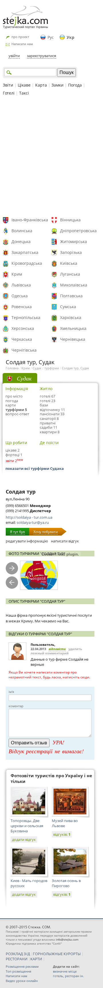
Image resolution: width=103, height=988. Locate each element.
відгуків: (61, 834)
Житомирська (73, 241)
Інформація (16, 388)
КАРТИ (36, 958)
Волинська (21, 230)
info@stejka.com (67, 939)
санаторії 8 (49, 418)
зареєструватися (41, 55)
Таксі (24, 93)
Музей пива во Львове (65, 823)
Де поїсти (49, 442)
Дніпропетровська (78, 230)
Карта (41, 85)
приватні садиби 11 (48, 425)
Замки (58, 85)
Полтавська (71, 295)
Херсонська (22, 328)
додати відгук (24, 839)
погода (11, 400)
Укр (70, 37)
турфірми (51, 368)
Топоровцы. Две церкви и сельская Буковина (27, 825)
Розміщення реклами (22, 966)
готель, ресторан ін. (68, 976)
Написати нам (22, 44)
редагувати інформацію (27, 541)
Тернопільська (25, 317)
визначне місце (65, 971)
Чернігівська (24, 350)
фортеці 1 (13, 454)
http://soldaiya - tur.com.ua (29, 517)
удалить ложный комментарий (56, 651)
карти (10, 405)
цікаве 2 (12, 450)
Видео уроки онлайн (22, 981)
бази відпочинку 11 (52, 407)
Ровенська (21, 306)
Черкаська (21, 339)
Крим (16, 274)
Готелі (9, 93)
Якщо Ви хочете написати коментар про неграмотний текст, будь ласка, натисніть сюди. (49, 675)
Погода (75, 85)
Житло (46, 388)
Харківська (70, 317)
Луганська (70, 274)
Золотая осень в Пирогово (66, 883)
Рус (50, 37)
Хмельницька (73, 328)
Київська (68, 263)
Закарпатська (24, 252)
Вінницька (70, 220)
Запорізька (71, 252)
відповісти (57, 649)
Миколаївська (73, 285)
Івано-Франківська (29, 220)
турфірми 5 (16, 409)
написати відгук (65, 541)
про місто (14, 396)
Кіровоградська (26, 263)
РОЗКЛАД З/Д (18, 953)
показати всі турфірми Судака (34, 468)
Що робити (16, 442)
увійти (14, 55)
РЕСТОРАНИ (16, 958)
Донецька (21, 241)
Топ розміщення (18, 971)
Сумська (68, 306)
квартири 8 (50, 431)
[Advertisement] (51, 157)
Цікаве (24, 85)
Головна (12, 368)
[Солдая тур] (39, 575)
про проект (20, 37)
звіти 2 (11, 460)
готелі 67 (47, 396)
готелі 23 (47, 400)
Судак (37, 368)
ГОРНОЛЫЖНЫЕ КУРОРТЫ (57, 953)
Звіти (8, 85)
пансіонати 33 (52, 413)
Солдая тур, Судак (75, 368)
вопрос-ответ (17, 413)
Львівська (21, 285)
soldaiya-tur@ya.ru (33, 522)
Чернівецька (72, 339)
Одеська (19, 295)
